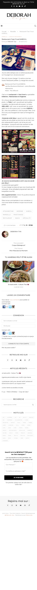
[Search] (35, 25)
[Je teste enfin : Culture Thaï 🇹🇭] (18, 271)
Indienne (20, 211)
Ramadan (30, 432)
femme (24, 422)
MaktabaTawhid (13, 430)
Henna (23, 425)
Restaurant (7, 218)
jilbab (9, 427)
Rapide (4, 435)
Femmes (30, 422)
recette (16, 435)
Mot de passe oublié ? (9, 347)
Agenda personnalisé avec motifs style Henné (16, 377)
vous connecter (14, 300)
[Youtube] (19, 6)
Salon (4, 438)
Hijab (4, 427)
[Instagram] (14, 6)
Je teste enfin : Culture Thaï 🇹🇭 (18, 284)
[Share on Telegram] (30, 225)
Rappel (9, 435)
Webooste (29, 515)
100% (4, 417)
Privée (16, 432)
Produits (23, 432)
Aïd (19, 417)
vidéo (21, 438)
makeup (4, 430)
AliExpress (9, 417)
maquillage (22, 430)
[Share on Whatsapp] (28, 225)
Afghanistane (8, 211)
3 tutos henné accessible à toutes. (12, 387)
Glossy (4, 425)
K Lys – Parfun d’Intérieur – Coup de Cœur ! (15, 392)
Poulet (11, 432)
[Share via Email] (31, 225)
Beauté (25, 417)
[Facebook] (11, 6)
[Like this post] (21, 225)
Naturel (5, 432)
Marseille (13, 31)
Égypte (27, 438)
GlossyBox (10, 425)
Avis (15, 417)
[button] (4, 306)
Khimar (20, 427)
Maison (26, 427)
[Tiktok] (25, 6)
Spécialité (27, 218)
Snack (17, 218)
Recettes (22, 435)
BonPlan (31, 417)
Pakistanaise (18, 215)
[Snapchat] (22, 6)
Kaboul (29, 211)
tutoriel (16, 438)
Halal (17, 425)
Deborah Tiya (12, 41)
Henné (28, 425)
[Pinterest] (16, 6)
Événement (5, 440)
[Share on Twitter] (24, 225)
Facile (18, 422)
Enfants (13, 422)
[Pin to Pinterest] (26, 225)
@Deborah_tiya (9, 515)
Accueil (4, 31)
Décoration (5, 422)
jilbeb (14, 427)
